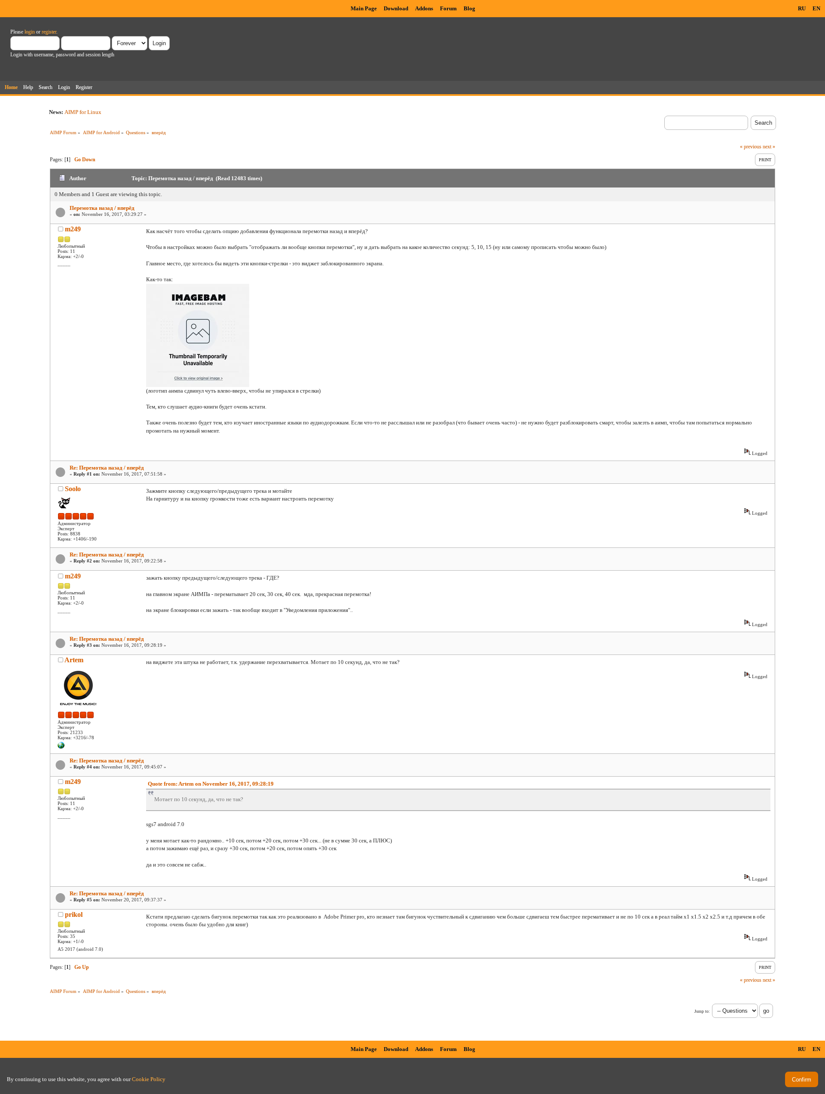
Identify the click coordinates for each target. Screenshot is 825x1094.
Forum (448, 8)
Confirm (801, 1079)
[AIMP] (61, 747)
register (49, 32)
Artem (73, 660)
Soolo (73, 488)
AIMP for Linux (82, 112)
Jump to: (702, 1011)
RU (802, 8)
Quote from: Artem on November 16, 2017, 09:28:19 (211, 784)
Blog (469, 8)
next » (769, 147)
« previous (750, 147)
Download (396, 8)
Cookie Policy (148, 1079)
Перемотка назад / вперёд (102, 208)
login (29, 32)
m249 (73, 229)
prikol (73, 914)
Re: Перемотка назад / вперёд (107, 467)
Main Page (364, 8)
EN (816, 8)
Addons (424, 8)
